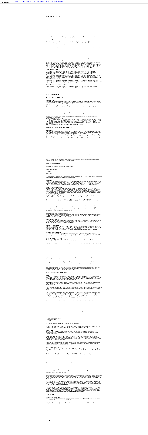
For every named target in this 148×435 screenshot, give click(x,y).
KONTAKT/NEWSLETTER (51, 1)
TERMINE (17, 1)
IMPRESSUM (60, 1)
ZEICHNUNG (29, 1)
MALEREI (23, 1)
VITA (34, 1)
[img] (6, 1)
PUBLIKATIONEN (40, 1)
